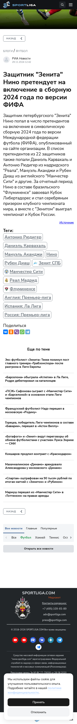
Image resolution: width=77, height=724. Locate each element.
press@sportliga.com (54, 620)
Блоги (8, 51)
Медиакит (54, 597)
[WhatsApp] (22, 332)
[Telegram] (27, 332)
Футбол (21, 51)
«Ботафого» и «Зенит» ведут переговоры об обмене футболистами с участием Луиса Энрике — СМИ (39, 440)
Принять (39, 702)
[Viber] (16, 332)
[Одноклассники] (11, 332)
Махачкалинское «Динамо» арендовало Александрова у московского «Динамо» (33, 466)
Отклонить (38, 712)
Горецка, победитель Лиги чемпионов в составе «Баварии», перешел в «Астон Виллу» (39, 424)
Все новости (14, 528)
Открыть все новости (38, 549)
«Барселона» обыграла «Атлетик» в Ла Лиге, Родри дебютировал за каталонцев (37, 379)
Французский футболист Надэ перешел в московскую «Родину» (34, 410)
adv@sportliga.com (54, 614)
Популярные (49, 528)
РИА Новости (21, 58)
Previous (6, 537)
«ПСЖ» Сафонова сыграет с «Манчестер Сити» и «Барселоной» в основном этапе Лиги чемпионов (38, 394)
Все (13, 538)
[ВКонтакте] (5, 332)
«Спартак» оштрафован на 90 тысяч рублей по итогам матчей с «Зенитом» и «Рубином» (38, 480)
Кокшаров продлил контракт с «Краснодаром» (38, 454)
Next (71, 537)
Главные (31, 528)
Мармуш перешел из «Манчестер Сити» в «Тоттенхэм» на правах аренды (34, 494)
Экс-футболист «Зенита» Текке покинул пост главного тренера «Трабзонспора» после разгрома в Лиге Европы (37, 363)
